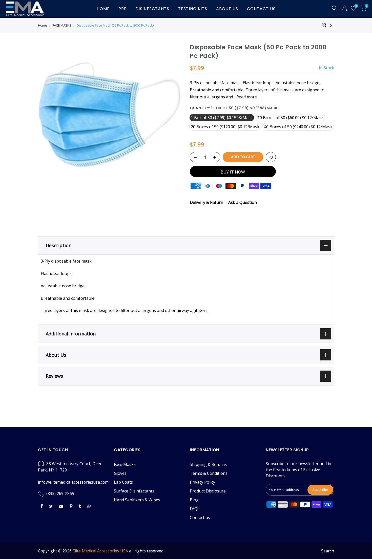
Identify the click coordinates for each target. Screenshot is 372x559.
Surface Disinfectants (134, 491)
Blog (194, 500)
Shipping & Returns (208, 464)
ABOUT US (227, 9)
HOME (103, 9)
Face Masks (125, 464)
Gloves (120, 473)
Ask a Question (242, 202)
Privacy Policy (202, 482)
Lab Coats (123, 482)
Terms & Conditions (209, 473)
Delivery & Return (206, 202)
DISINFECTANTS (152, 9)
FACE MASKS (61, 25)
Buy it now (233, 172)
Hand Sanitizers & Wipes (137, 500)
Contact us (200, 517)
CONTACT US (261, 9)
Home (42, 25)
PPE (122, 9)
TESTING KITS (192, 9)
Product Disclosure (208, 491)
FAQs (194, 508)
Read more (246, 97)
